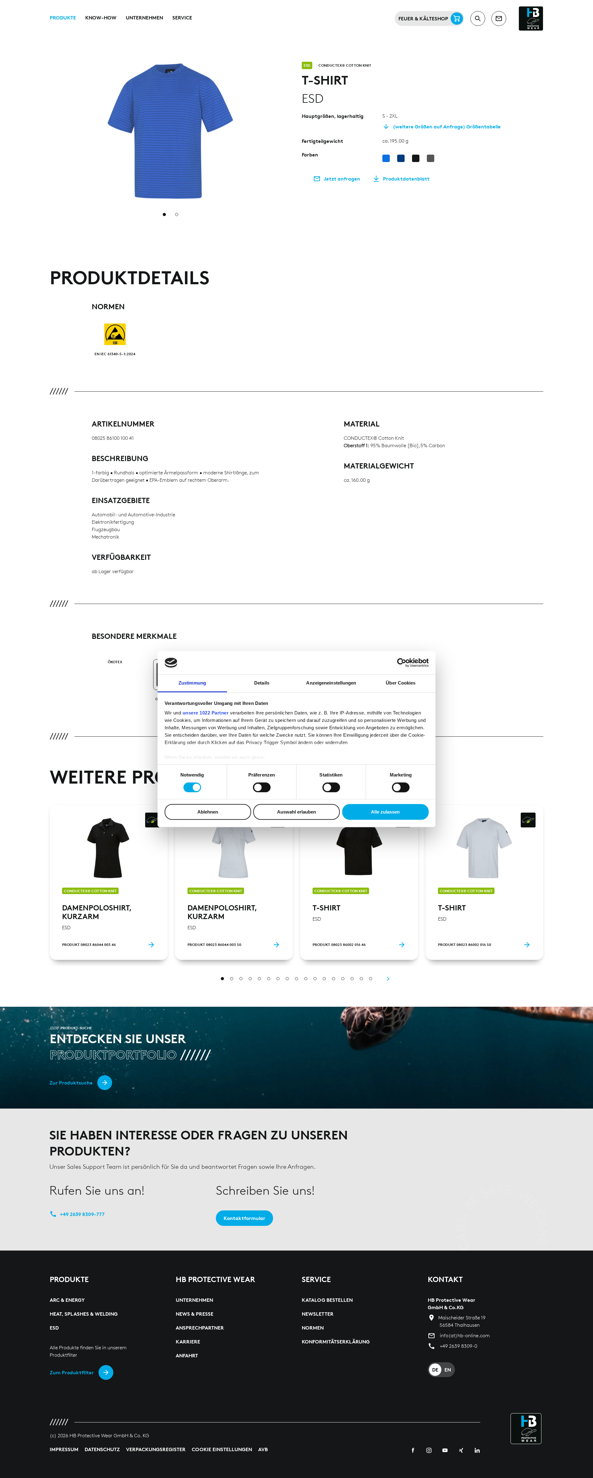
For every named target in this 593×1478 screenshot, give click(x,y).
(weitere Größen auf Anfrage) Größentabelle (447, 126)
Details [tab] (261, 683)
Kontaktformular (244, 1218)
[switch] (262, 787)
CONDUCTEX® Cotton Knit (344, 65)
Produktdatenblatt (406, 179)
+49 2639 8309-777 (82, 1214)
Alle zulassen (385, 811)
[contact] (498, 18)
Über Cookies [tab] (400, 683)
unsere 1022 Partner (206, 713)
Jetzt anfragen (342, 179)
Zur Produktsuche (71, 1083)
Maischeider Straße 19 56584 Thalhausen (462, 1321)
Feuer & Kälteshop (423, 18)
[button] (287, 65)
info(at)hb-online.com (465, 1336)
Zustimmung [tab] (192, 683)
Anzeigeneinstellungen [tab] (331, 683)
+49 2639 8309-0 (458, 1346)
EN (447, 1370)
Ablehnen (207, 811)
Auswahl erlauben (296, 811)
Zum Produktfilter (72, 1372)
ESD (307, 65)
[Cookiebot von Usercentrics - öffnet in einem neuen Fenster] (402, 662)
